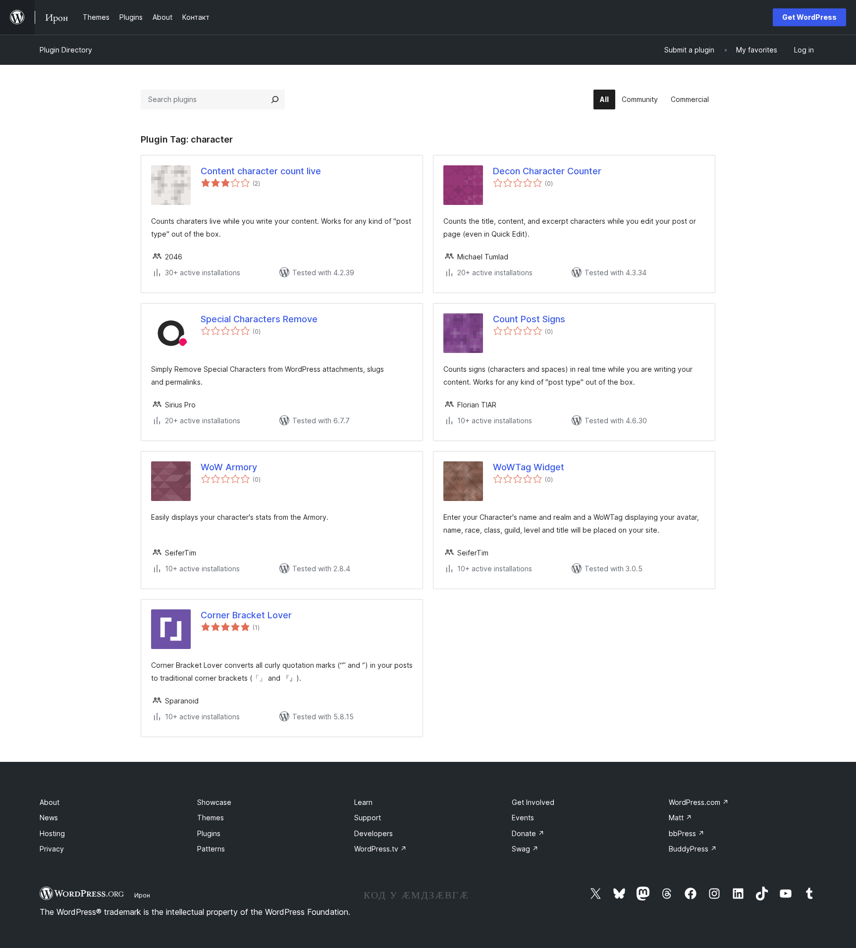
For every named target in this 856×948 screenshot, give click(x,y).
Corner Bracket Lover (246, 615)
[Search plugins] (275, 99)
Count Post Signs (529, 319)
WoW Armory (229, 467)
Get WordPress (809, 17)
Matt (680, 817)
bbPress (686, 833)
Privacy (52, 849)
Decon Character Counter (547, 171)
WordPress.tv (380, 849)
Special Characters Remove (259, 319)
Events (523, 817)
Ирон (142, 895)
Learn (363, 802)
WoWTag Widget (528, 467)
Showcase (214, 802)
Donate (528, 833)
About (49, 802)
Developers (373, 833)
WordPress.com (699, 802)
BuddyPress (693, 849)
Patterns (211, 849)
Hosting (52, 833)
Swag (525, 849)
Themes (210, 817)
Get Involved (533, 802)
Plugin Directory (66, 50)
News (49, 817)
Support (367, 817)
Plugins (208, 833)
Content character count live (261, 171)
